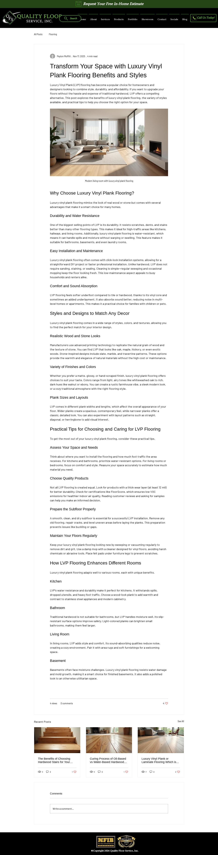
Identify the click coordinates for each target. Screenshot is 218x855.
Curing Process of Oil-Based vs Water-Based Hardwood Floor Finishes (108, 760)
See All (181, 721)
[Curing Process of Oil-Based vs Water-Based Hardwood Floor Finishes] (109, 740)
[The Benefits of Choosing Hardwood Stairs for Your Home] (57, 740)
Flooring (53, 34)
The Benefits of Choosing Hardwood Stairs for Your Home (54, 760)
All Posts (38, 34)
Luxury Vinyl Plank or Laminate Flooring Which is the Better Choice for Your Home (159, 760)
